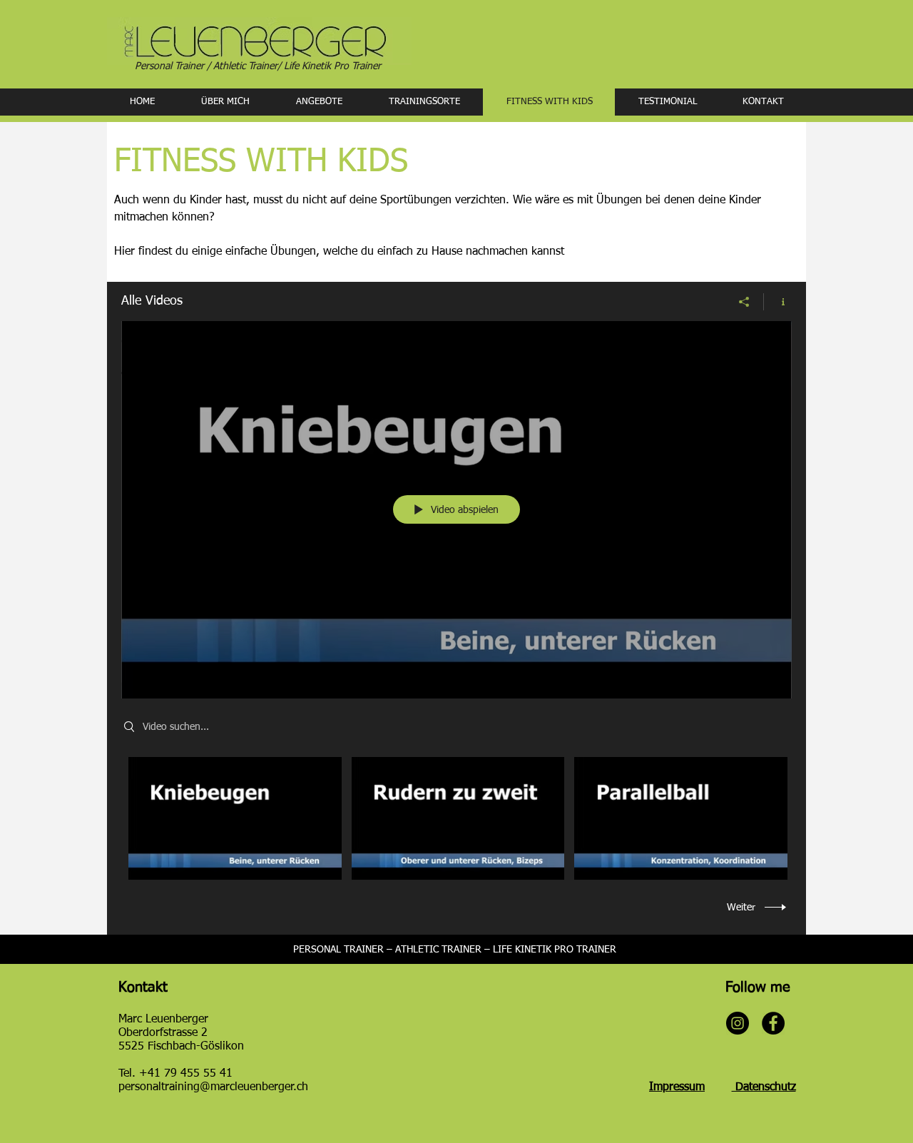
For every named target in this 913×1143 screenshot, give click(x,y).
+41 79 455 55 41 (186, 1074)
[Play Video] (235, 818)
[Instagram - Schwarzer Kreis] (737, 1023)
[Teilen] (744, 301)
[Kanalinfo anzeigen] (778, 301)
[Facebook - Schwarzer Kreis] (773, 1023)
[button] (318, 102)
